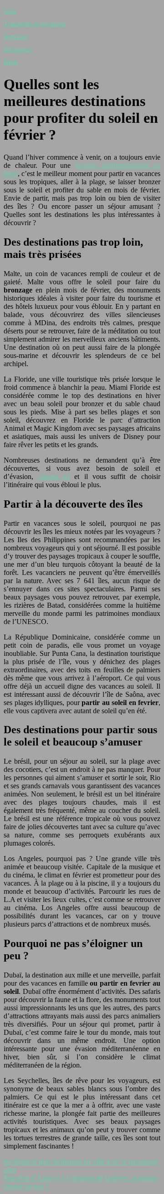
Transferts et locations (35, 24)
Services (16, 36)
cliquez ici (54, 476)
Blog (11, 62)
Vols (10, 11)
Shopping (17, 49)
